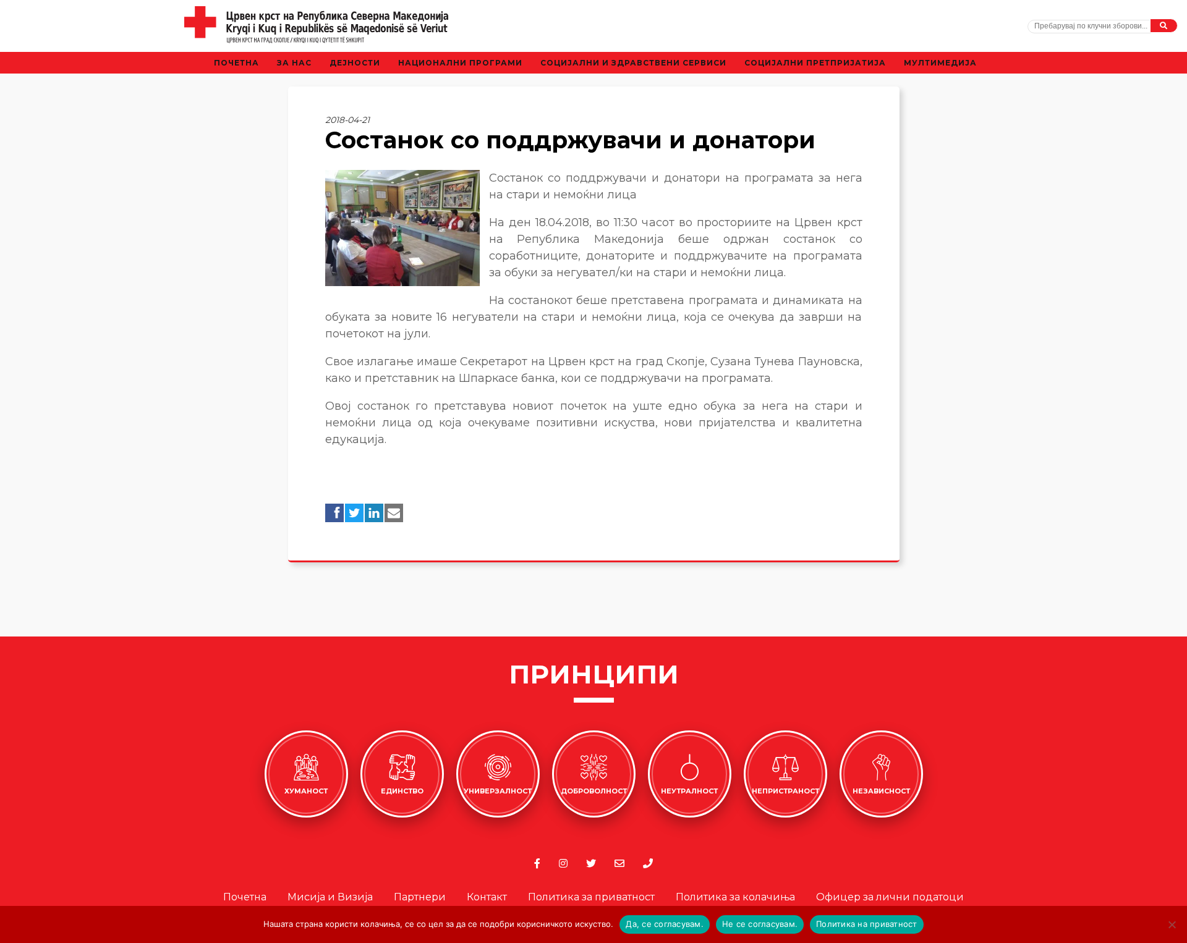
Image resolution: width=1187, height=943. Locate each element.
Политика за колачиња (735, 897)
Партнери (420, 897)
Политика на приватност (866, 924)
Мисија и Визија (330, 897)
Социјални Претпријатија (815, 62)
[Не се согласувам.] (1171, 924)
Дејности (355, 62)
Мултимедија (940, 62)
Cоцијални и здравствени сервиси (633, 62)
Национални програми (460, 62)
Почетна (236, 62)
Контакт (487, 897)
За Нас (294, 62)
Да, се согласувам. (665, 924)
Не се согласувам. (760, 924)
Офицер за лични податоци (890, 897)
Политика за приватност (591, 897)
